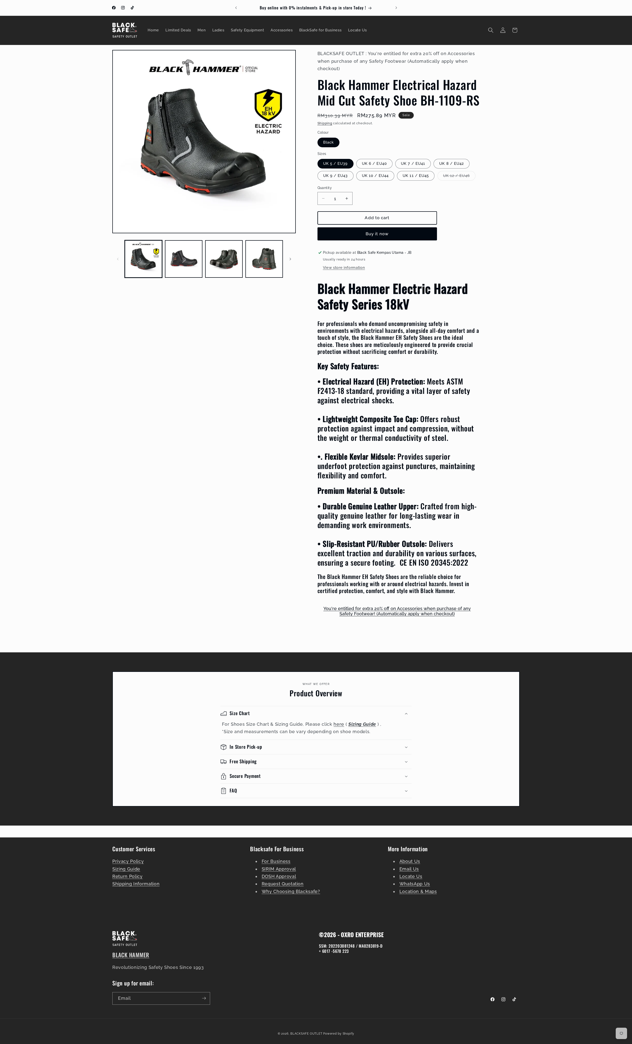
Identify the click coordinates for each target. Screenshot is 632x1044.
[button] (491, 30)
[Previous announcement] (236, 8)
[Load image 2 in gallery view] (183, 259)
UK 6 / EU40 (374, 163)
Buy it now (377, 233)
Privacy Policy (128, 861)
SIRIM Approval (279, 869)
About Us (409, 861)
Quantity (324, 188)
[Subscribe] (204, 998)
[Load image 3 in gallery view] (224, 259)
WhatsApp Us (414, 884)
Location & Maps (418, 891)
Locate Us (410, 876)
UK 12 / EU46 (459, 176)
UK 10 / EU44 (375, 175)
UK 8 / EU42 (451, 163)
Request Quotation (283, 884)
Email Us (409, 869)
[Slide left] (117, 259)
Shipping (324, 123)
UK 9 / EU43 (335, 175)
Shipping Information (135, 884)
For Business (276, 861)
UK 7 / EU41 (413, 163)
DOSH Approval (279, 876)
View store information (344, 268)
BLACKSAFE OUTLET (306, 1033)
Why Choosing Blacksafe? (291, 891)
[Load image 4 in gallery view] (264, 259)
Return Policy (127, 876)
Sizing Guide (126, 869)
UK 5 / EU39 (335, 163)
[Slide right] (290, 259)
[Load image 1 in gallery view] (143, 259)
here (339, 724)
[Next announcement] (396, 8)
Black (328, 142)
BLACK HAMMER (130, 955)
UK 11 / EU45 (416, 175)
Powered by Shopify (338, 1033)
